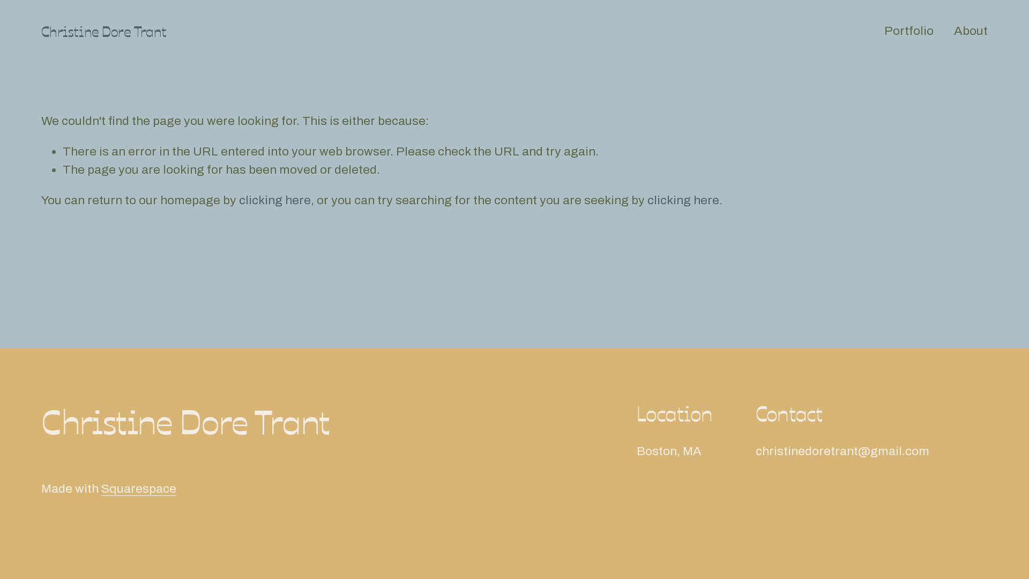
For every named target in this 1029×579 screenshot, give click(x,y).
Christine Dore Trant (104, 30)
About (971, 31)
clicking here (275, 200)
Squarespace (138, 488)
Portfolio (909, 31)
